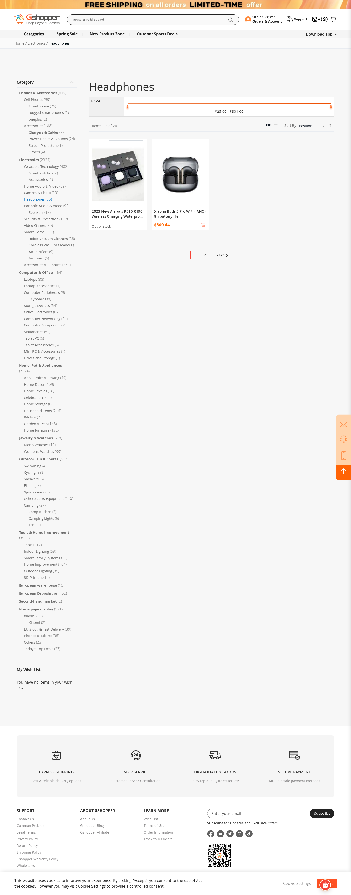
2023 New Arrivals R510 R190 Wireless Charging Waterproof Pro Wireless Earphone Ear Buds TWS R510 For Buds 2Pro (117, 214)
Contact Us (25, 819)
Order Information (158, 832)
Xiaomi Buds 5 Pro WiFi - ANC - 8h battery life (180, 214)
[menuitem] (31, 34)
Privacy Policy (27, 839)
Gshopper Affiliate (94, 832)
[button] (297, 19)
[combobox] (153, 19)
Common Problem (31, 825)
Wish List (151, 819)
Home (19, 43)
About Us (87, 819)
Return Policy (27, 845)
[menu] (175, 34)
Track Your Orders (158, 839)
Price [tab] (95, 101)
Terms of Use (154, 825)
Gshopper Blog (92, 825)
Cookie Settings (297, 883)
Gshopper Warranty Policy (37, 859)
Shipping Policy (29, 852)
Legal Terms (26, 832)
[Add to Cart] (203, 225)
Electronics (37, 43)
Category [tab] (25, 82)
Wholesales (26, 865)
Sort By (290, 125)
